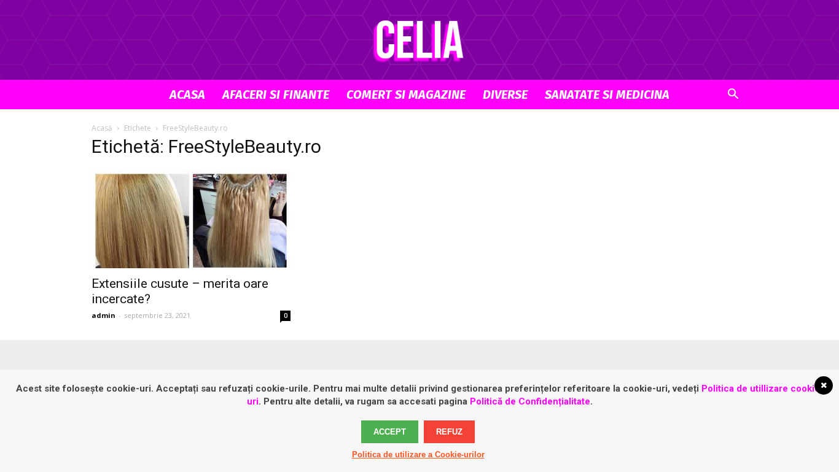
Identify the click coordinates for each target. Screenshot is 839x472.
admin (103, 315)
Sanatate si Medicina (607, 94)
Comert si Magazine (406, 94)
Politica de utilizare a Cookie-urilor (418, 454)
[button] (732, 95)
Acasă (102, 128)
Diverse (505, 94)
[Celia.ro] (419, 40)
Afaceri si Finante (275, 94)
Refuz (449, 431)
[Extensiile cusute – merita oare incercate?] (191, 219)
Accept (389, 431)
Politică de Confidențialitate (530, 401)
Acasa (187, 94)
